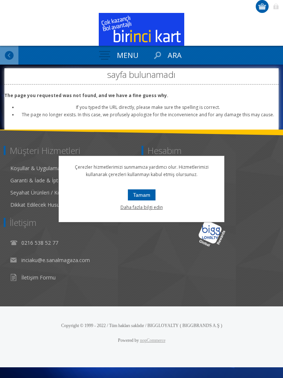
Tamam (141, 195)
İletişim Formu (38, 277)
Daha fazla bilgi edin (141, 207)
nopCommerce (152, 340)
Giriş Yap (275, 6)
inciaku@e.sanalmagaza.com (55, 260)
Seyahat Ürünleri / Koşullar (41, 192)
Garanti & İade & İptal (36, 180)
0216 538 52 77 (39, 242)
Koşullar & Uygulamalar (38, 168)
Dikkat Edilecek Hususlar (39, 204)
